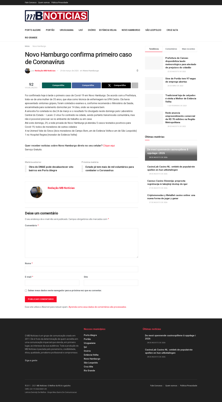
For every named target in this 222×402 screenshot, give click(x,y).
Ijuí (81, 30)
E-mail (29, 276)
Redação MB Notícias (45, 71)
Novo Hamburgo (131, 30)
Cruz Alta (172, 30)
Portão (50, 30)
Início (27, 46)
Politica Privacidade (59, 3)
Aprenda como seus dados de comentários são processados (97, 307)
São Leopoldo (153, 30)
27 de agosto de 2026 (158, 188)
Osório (92, 30)
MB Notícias (42, 386)
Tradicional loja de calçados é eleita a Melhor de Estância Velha (180, 98)
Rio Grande (31, 37)
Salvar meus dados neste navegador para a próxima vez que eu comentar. (65, 290)
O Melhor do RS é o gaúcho (59, 386)
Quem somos (44, 3)
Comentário (32, 225)
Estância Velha (107, 30)
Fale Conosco (30, 3)
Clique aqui (109, 145)
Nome (29, 263)
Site (86, 277)
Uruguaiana (66, 30)
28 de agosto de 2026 (158, 157)
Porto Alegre (33, 30)
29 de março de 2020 (69, 71)
